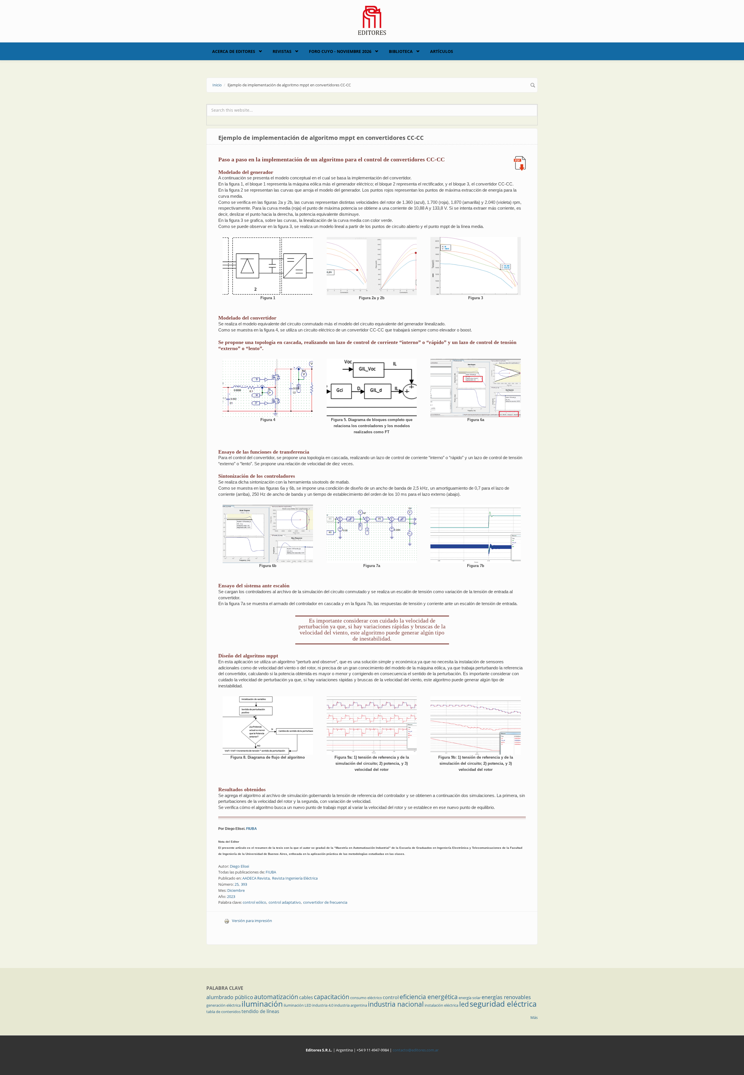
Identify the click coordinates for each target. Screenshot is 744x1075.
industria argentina (350, 1005)
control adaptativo (285, 902)
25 (237, 884)
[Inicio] (372, 19)
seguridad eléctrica (503, 1004)
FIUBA (251, 829)
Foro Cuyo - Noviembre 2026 (340, 51)
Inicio (217, 85)
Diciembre (236, 890)
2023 (231, 896)
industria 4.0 (322, 1005)
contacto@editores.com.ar (416, 1050)
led (464, 1004)
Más (534, 1017)
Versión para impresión (252, 920)
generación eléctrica (223, 1005)
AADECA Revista (256, 878)
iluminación (262, 1004)
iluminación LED (297, 1005)
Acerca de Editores (233, 51)
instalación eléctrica (441, 1005)
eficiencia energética (429, 997)
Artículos (441, 51)
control (391, 997)
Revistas (282, 51)
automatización (276, 997)
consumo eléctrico (366, 997)
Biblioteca (401, 51)
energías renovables (506, 997)
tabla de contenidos (223, 1011)
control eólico (254, 902)
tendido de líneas (260, 1011)
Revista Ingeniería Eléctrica (295, 878)
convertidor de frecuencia (325, 902)
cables (306, 997)
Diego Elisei (239, 866)
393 (244, 884)
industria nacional (396, 1004)
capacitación (331, 997)
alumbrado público (229, 997)
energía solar (470, 997)
